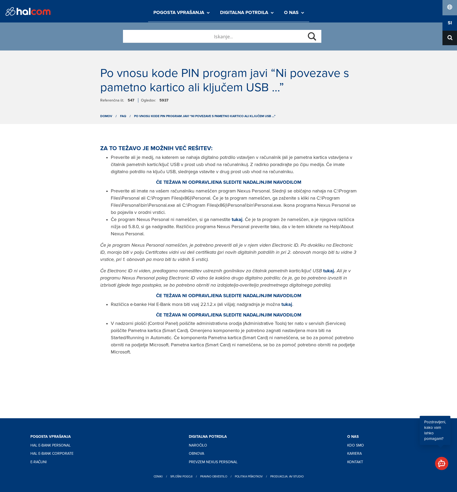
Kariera (354, 453)
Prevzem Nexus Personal (213, 462)
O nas (291, 13)
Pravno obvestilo (213, 476)
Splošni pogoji (181, 476)
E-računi (38, 462)
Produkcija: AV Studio (287, 476)
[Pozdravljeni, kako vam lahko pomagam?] (439, 461)
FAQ (123, 116)
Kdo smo (355, 445)
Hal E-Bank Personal (50, 445)
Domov (106, 116)
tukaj (328, 271)
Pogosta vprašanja (178, 13)
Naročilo (198, 445)
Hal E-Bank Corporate (52, 453)
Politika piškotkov (249, 476)
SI (450, 23)
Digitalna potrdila (244, 13)
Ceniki (158, 476)
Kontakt (355, 462)
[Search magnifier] (312, 36)
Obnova (196, 453)
